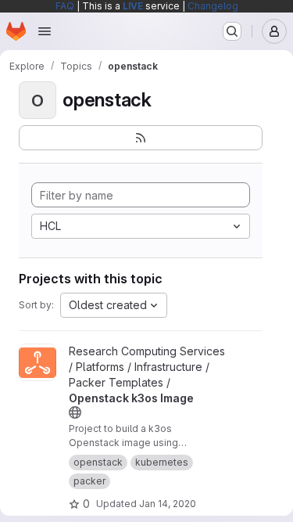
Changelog (213, 6)
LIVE (133, 6)
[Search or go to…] (232, 31)
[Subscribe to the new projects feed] (141, 137)
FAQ (64, 6)
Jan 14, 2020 (167, 503)
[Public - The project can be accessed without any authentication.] (75, 412)
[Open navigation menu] (44, 31)
